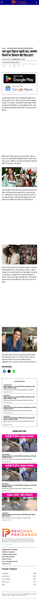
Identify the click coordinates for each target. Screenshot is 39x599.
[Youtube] (11, 545)
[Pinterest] (18, 66)
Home (4, 48)
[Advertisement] (19, 25)
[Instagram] (5, 545)
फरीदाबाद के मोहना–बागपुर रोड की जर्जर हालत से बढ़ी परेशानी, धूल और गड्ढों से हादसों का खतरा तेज (19, 408)
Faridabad (6, 395)
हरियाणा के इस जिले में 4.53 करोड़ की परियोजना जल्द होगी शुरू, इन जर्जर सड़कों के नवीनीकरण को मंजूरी (19, 387)
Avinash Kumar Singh (12, 62)
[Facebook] (10, 66)
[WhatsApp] (23, 66)
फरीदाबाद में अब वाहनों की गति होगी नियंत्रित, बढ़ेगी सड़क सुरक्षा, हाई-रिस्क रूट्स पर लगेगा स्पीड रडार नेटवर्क (19, 418)
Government (7, 385)
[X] (14, 66)
